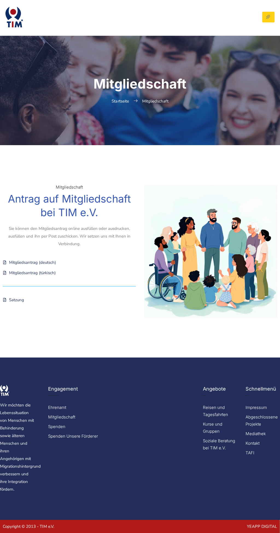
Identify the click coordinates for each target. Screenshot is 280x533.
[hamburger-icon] (268, 17)
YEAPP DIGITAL (262, 526)
